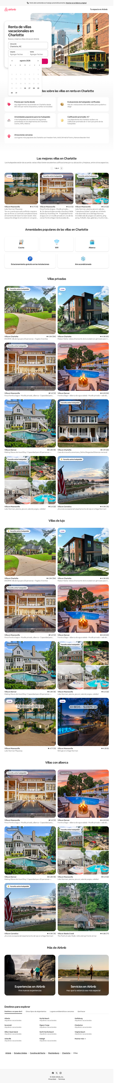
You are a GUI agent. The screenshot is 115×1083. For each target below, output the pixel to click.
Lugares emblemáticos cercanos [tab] (62, 1011)
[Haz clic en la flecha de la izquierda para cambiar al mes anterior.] (12, 60)
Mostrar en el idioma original (76, 3)
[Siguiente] (61, 168)
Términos (61, 1079)
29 (38, 88)
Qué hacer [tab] (81, 1011)
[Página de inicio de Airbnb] (10, 9)
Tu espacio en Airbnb (98, 9)
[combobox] (28, 46)
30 (12, 93)
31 (16, 93)
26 (25, 88)
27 (29, 88)
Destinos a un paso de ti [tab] (13, 1011)
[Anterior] (52, 168)
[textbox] (18, 54)
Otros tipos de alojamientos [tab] (36, 1011)
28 (34, 88)
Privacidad (52, 1079)
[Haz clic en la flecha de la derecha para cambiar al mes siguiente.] (38, 60)
